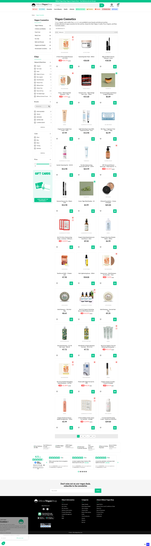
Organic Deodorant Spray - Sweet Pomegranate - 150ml (64, 418)
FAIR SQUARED (44, 111)
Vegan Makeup (39, 25)
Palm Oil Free (44, 90)
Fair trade (44, 68)
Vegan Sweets (85, 504)
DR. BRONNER (108, 124)
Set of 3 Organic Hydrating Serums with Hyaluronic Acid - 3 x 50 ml (86, 310)
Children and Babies (40, 28)
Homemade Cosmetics (41, 48)
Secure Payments (101, 510)
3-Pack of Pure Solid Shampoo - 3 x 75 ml (64, 57)
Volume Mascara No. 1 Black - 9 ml (65, 201)
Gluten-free (44, 88)
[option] (144, 544)
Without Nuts (44, 85)
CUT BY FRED (86, 52)
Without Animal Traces (44, 96)
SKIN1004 (44, 117)
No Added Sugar (44, 93)
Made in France (44, 74)
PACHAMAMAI (64, 52)
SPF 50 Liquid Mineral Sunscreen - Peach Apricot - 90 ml (108, 165)
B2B (63, 518)
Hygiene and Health (40, 45)
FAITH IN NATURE (64, 341)
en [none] (148, 544)
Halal (44, 71)
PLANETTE (108, 88)
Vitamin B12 (85, 510)
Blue (44, 140)
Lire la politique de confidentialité (10, 532)
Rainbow (44, 148)
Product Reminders (66, 512)
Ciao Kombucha (85, 516)
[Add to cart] (71, 66)
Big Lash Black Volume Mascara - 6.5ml (108, 57)
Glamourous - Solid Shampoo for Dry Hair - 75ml (108, 274)
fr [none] (145, 544)
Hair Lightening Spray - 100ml (86, 273)
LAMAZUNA (64, 269)
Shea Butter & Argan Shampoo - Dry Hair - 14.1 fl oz (86, 346)
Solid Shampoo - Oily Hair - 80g (64, 310)
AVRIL (64, 124)
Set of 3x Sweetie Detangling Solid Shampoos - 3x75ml (65, 382)
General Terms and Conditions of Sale (106, 506)
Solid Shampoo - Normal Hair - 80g (108, 310)
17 (91, 436)
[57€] (50, 164)
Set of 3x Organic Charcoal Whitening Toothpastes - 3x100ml (108, 346)
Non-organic (44, 77)
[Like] (57, 67)
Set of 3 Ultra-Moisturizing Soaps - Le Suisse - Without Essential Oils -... (64, 238)
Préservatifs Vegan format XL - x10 (86, 382)
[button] (60, 28)
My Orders (64, 506)
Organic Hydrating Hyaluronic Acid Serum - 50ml (86, 238)
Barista (83, 522)
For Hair (37, 38)
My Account (65, 504)
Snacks (83, 518)
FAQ (63, 516)
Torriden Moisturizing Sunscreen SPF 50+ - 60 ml (86, 165)
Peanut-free (44, 82)
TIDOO (44, 114)
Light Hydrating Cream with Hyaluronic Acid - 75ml (86, 129)
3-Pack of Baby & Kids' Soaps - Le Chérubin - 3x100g (86, 418)
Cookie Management (67, 514)
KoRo (83, 514)
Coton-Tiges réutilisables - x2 (86, 201)
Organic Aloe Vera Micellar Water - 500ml (108, 238)
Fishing (44, 145)
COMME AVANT (44, 122)
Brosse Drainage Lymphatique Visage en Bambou (108, 93)
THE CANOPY (108, 413)
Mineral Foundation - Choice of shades (108, 201)
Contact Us (99, 514)
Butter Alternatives (86, 512)
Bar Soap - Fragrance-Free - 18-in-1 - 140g (108, 129)
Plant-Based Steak (86, 506)
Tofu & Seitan (85, 508)
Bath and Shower (39, 42)
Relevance (61, 32)
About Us (99, 508)
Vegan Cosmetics (41, 20)
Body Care (38, 35)
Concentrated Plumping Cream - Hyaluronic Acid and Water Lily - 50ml (108, 418)
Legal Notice (100, 504)
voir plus (87, 462)
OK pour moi (26, 538)
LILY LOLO (108, 52)
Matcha (83, 520)
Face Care (37, 32)
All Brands (99, 516)
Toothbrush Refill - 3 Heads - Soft (65, 274)
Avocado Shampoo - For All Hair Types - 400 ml (64, 346)
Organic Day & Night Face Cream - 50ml (65, 129)
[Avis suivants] (118, 462)
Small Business (44, 79)
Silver (44, 137)
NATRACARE (44, 119)
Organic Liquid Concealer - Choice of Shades (108, 382)
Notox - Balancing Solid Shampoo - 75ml (64, 93)
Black (44, 143)
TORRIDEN (86, 160)
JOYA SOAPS (65, 305)
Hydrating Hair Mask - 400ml (86, 56)
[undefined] (44, 465)
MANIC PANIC (86, 88)
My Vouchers (65, 508)
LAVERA (65, 196)
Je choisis (9, 538)
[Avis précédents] (46, 462)
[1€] (35, 164)
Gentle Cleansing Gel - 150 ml (64, 165)
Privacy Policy (100, 512)
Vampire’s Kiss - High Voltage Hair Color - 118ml (87, 93)
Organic (44, 66)
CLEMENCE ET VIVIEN (86, 124)
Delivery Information (67, 510)
